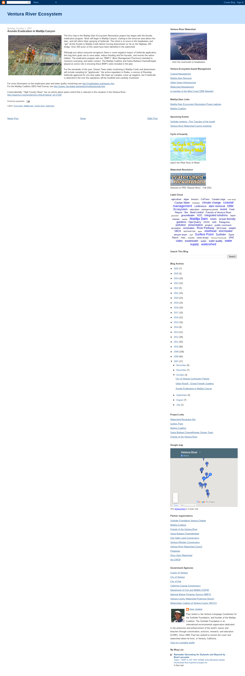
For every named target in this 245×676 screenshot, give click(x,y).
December (181, 365)
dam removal (217, 206)
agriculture (176, 199)
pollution (181, 225)
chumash (196, 203)
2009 (176, 351)
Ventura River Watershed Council (186, 546)
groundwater (188, 215)
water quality (215, 240)
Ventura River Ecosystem (34, 14)
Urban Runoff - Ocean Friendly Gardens (195, 383)
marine (184, 219)
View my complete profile (182, 642)
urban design (203, 238)
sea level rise (190, 231)
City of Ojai (175, 581)
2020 (176, 298)
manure (176, 219)
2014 (176, 327)
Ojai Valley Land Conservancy (184, 538)
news (213, 219)
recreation (176, 228)
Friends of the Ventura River (183, 437)
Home (83, 118)
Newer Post (12, 118)
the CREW (175, 559)
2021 (176, 293)
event (223, 209)
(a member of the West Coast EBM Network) (192, 91)
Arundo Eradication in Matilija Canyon (31, 31)
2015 (176, 322)
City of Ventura (177, 577)
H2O (199, 215)
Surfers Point (204, 234)
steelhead (210, 231)
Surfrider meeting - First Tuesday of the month (192, 121)
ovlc (214, 222)
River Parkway (205, 228)
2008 (176, 356)
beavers (194, 199)
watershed (50, 106)
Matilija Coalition (178, 108)
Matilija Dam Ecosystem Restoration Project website (195, 104)
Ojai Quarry (194, 222)
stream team (39, 106)
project (208, 225)
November (181, 370)
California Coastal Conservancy (185, 586)
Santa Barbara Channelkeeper (184, 533)
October (180, 375)
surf (191, 235)
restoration (188, 228)
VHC (231, 237)
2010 (176, 346)
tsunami (191, 238)
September (182, 395)
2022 (176, 288)
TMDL (183, 238)
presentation (195, 225)
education (194, 209)
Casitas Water (182, 202)
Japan (233, 215)
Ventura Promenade (218, 238)
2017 (176, 312)
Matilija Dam (29, 106)
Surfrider (221, 234)
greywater (175, 216)
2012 (176, 337)
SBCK (177, 231)
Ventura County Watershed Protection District (192, 599)
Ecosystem (18, 106)
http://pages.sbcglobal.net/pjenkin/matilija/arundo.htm (79, 86)
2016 (176, 317)
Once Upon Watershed (181, 555)
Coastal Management (180, 74)
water (203, 241)
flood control (196, 212)
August (180, 400)
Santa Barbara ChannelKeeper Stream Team (191, 432)
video (179, 240)
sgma (200, 231)
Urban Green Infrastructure (183, 82)
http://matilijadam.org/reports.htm (98, 83)
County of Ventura (179, 572)
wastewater (191, 240)
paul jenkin (196, 609)
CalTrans (205, 199)
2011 (176, 342)
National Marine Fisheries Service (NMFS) (190, 594)
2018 (176, 307)
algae (186, 199)
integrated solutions (216, 215)
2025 (176, 273)
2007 (176, 361)
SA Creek (221, 228)
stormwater (226, 231)
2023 (176, 283)
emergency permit (210, 209)
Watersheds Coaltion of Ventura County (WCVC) (193, 603)
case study (232, 199)
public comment (223, 225)
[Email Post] (27, 101)
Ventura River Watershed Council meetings (191, 126)
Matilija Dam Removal (181, 78)
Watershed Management (182, 87)
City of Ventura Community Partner (192, 378)
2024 (176, 278)
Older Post (152, 118)
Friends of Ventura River (218, 212)
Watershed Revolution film (183, 419)
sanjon (232, 228)
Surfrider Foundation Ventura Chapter (188, 520)
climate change (211, 202)
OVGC (207, 222)
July (178, 405)
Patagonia (224, 222)
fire (186, 212)
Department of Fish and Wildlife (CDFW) (189, 590)
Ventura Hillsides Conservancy (185, 542)
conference (200, 206)
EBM (230, 206)
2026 (176, 268)
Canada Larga (218, 199)
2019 (176, 303)
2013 (176, 332)
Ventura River (180, 509)
